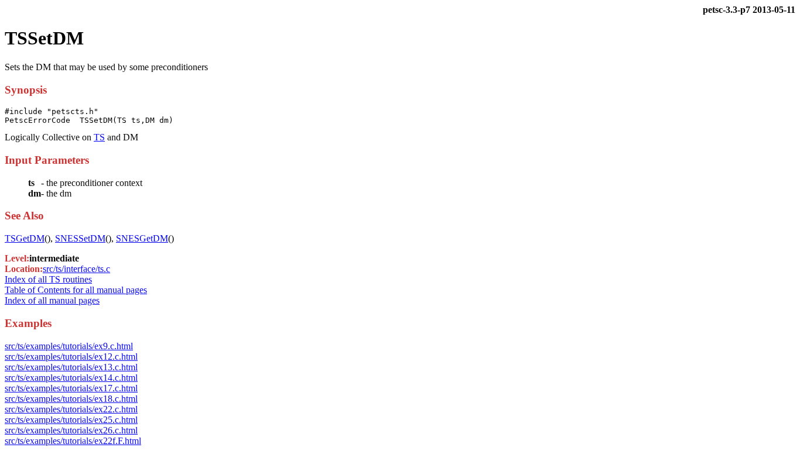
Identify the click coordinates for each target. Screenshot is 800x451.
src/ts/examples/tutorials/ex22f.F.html (73, 441)
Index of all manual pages (52, 300)
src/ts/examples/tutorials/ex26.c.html (71, 430)
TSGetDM (25, 238)
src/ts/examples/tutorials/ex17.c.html (71, 388)
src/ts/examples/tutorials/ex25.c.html (71, 420)
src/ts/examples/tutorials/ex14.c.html (71, 378)
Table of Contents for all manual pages (76, 290)
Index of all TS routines (48, 279)
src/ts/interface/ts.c (76, 269)
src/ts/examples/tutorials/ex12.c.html (71, 357)
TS (99, 137)
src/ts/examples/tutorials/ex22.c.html (71, 409)
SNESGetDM (142, 238)
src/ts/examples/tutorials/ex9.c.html (69, 346)
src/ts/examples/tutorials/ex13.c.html (71, 367)
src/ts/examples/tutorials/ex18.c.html (71, 399)
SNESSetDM (80, 238)
